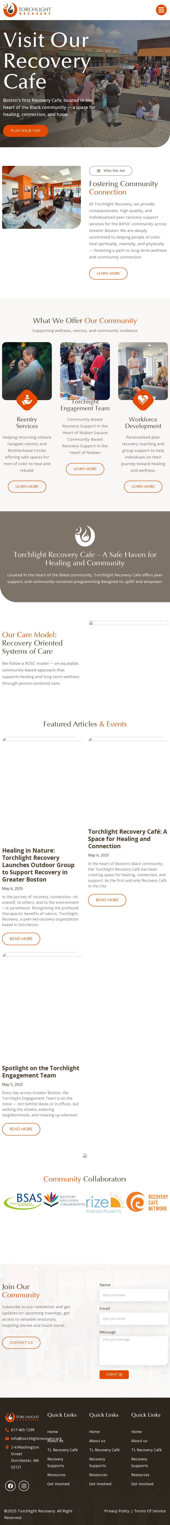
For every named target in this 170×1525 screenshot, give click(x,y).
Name (105, 1285)
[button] (4, 1215)
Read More (21, 939)
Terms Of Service (150, 1511)
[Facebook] (10, 1486)
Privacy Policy (117, 1511)
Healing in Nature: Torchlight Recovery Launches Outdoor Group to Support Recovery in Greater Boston (38, 864)
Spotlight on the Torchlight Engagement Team (40, 1071)
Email (105, 1309)
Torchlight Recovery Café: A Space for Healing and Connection (127, 839)
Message (108, 1332)
